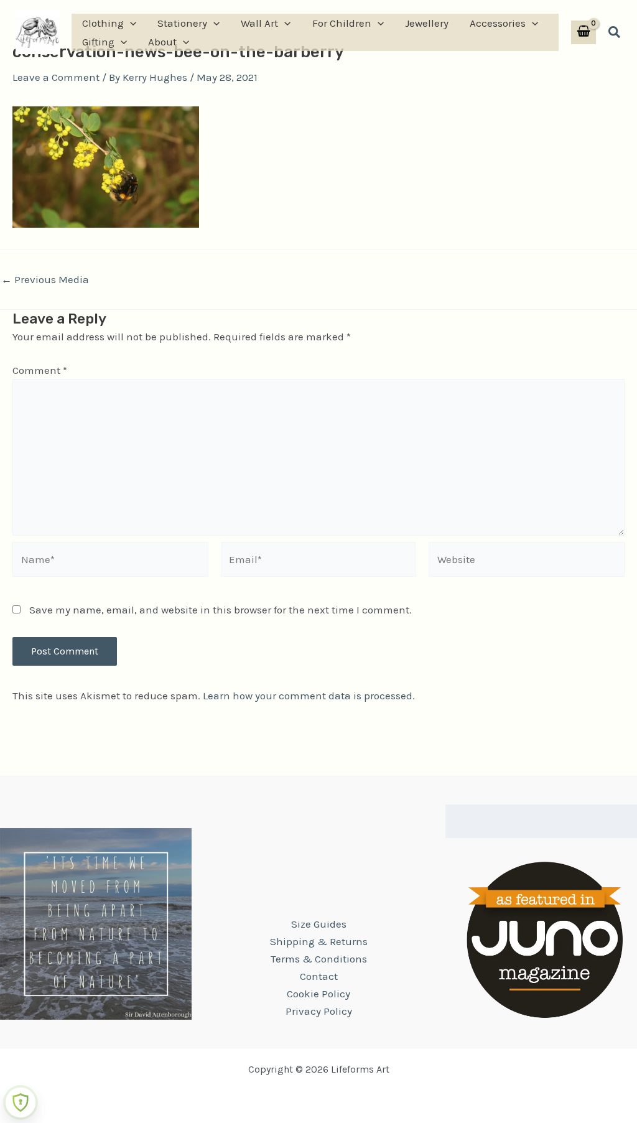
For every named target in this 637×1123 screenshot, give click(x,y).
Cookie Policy (318, 993)
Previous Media (45, 279)
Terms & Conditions (319, 959)
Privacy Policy (319, 1011)
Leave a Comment (56, 77)
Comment (39, 370)
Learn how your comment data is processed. (309, 695)
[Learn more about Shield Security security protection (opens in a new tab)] (20, 1102)
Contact (319, 976)
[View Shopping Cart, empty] (583, 33)
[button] (130, 23)
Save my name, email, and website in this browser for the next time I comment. (220, 609)
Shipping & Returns (319, 941)
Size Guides (318, 924)
